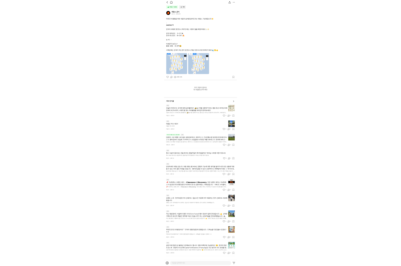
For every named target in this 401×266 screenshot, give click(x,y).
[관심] (233, 77)
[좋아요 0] (167, 77)
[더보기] (233, 2)
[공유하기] (229, 2)
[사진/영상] (167, 263)
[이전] (167, 2)
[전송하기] (233, 263)
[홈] (171, 2)
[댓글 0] (171, 77)
